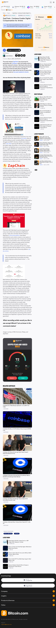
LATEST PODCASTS (39, 134)
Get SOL (49, 17)
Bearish (12, 378)
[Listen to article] (4, 50)
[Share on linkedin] (24, 55)
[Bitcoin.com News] (5, 2)
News (4, 13)
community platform (14, 235)
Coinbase (14, 63)
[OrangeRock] (9, 10)
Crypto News (9, 13)
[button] (19, 50)
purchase (23, 138)
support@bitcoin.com (6, 624)
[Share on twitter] (19, 55)
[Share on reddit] (21, 55)
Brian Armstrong (8, 533)
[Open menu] (53, 2)
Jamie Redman (9, 55)
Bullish (23, 378)
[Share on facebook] (16, 55)
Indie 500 (8, 143)
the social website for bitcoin (21, 72)
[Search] (51, 2)
